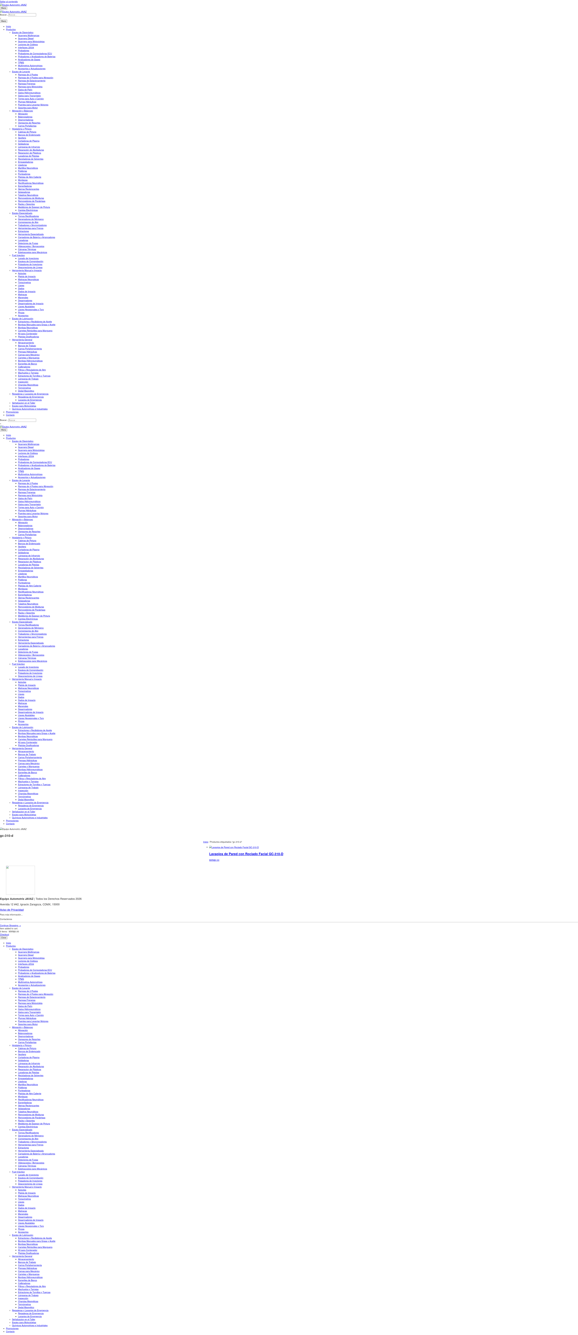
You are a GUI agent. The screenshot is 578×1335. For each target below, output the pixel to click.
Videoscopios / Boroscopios (31, 246)
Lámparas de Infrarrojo (29, 146)
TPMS (21, 62)
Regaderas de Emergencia (31, 396)
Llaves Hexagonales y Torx (31, 309)
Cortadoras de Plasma (28, 140)
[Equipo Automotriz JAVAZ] (13, 11)
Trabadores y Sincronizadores (32, 225)
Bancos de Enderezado (29, 134)
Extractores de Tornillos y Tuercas (34, 375)
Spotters (22, 137)
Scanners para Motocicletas (31, 41)
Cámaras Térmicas (27, 249)
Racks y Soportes (26, 204)
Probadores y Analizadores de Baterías (36, 56)
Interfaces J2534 (26, 47)
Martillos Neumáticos (28, 167)
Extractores (23, 231)
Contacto (10, 414)
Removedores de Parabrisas (31, 201)
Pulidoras (22, 170)
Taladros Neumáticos (28, 195)
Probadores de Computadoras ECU (35, 53)
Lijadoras (22, 164)
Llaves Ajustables (26, 306)
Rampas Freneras (26, 83)
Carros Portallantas (27, 125)
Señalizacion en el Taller (23, 402)
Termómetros (24, 387)
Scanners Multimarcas (28, 35)
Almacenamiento (26, 342)
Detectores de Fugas (28, 243)
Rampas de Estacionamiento (31, 80)
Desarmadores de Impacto (31, 303)
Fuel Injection (18, 255)
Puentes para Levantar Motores (33, 104)
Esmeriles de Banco (27, 363)
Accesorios (23, 315)
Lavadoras (23, 240)
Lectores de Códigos (28, 44)
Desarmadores (25, 300)
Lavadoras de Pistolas (28, 155)
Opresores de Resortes (29, 122)
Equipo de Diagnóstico (22, 32)
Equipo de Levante (21, 71)
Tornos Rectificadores (28, 216)
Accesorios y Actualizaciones (31, 68)
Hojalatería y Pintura (21, 128)
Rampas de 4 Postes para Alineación (35, 77)
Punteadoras (24, 173)
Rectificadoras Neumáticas (31, 182)
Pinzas (21, 312)
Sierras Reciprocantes (28, 188)
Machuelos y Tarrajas (28, 372)
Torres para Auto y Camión (31, 98)
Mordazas (23, 179)
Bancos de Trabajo (27, 345)
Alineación (23, 113)
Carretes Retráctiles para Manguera (35, 330)
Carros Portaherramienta (30, 348)
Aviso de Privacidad (12, 910)
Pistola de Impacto (27, 276)
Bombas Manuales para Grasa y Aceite (36, 324)
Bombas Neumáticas (28, 327)
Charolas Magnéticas (28, 384)
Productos (11, 29)
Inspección (23, 381)
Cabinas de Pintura (27, 131)
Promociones (12, 411)
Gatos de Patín (25, 89)
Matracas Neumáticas (28, 279)
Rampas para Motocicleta (30, 86)
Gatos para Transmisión (29, 95)
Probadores (23, 50)
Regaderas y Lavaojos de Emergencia (30, 393)
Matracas (22, 294)
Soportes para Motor (28, 107)
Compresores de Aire (28, 222)
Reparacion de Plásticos (29, 152)
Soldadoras (23, 143)
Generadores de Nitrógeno (31, 219)
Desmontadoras (25, 119)
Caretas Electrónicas (28, 210)
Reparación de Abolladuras (31, 149)
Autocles (22, 273)
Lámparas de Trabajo (28, 378)
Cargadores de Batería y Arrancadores (36, 237)
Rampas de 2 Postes (28, 74)
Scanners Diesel (26, 38)
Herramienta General (22, 339)
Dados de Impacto (27, 291)
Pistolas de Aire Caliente (29, 176)
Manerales (23, 297)
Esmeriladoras (25, 185)
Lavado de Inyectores (28, 258)
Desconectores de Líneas (30, 267)
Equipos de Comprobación (30, 261)
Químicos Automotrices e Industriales (30, 408)
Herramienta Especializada (31, 234)
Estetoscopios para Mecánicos (32, 252)
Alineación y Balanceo (22, 110)
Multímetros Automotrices (30, 65)
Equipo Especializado (22, 213)
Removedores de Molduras (31, 198)
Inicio (8, 26)
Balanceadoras (25, 116)
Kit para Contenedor (27, 333)
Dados (21, 288)
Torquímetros (24, 282)
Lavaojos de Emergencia (30, 399)
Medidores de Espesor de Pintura (34, 207)
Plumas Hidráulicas (27, 101)
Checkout (4, 934)
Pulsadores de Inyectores (30, 264)
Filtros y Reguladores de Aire (32, 369)
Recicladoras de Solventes (30, 158)
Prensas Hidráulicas (27, 351)
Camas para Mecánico (29, 354)
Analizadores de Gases (29, 59)
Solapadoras (24, 192)
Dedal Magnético (26, 390)
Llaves (21, 285)
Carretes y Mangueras (28, 357)
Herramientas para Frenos (30, 228)
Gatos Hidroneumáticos (29, 92)
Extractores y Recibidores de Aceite (35, 321)
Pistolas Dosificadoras (28, 336)
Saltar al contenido (9, 1)
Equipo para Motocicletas (24, 405)
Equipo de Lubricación (22, 318)
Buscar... (4, 14)
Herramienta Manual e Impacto (27, 270)
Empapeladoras (25, 161)
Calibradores (24, 366)
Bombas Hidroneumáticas (30, 360)
